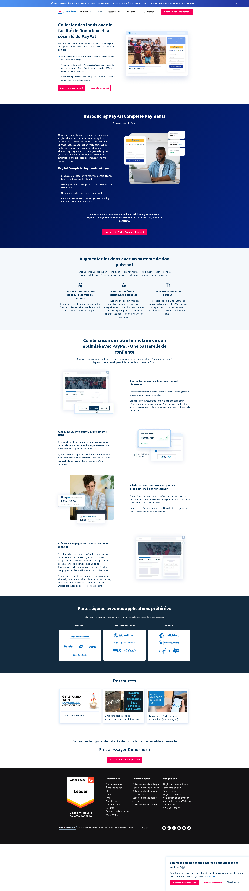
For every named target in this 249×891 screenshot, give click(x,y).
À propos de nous (114, 787)
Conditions (111, 801)
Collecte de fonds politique (145, 784)
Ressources (113, 11)
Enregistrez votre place (183, 3)
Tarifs (99, 11)
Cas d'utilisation (141, 778)
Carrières (110, 794)
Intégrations (170, 778)
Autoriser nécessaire (212, 883)
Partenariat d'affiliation (117, 811)
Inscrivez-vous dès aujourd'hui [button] (124, 759)
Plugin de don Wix (172, 794)
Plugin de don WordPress (175, 784)
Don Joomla (169, 804)
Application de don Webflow (177, 801)
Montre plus (210, 876)
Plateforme (84, 11)
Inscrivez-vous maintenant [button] (177, 11)
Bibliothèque (112, 814)
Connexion (149, 11)
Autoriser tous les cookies (184, 883)
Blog (108, 791)
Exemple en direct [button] (100, 87)
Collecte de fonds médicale (145, 787)
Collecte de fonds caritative (146, 804)
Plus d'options (233, 882)
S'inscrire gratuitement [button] (71, 87)
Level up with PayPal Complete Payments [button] (124, 231)
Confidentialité (113, 804)
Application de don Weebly (176, 797)
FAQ (108, 797)
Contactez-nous (114, 784)
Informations (113, 778)
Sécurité (110, 808)
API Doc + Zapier (171, 808)
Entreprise (130, 11)
